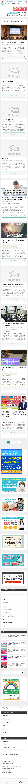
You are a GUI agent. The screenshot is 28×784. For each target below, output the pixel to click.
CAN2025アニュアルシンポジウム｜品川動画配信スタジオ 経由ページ (17, 636)
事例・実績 (5, 715)
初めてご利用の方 (7, 719)
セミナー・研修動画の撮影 (9, 616)
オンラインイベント (16, 203)
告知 (4, 619)
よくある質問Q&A (7, 722)
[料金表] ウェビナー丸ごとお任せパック (12, 284)
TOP (8, 707)
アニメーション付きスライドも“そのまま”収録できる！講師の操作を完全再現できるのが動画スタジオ (17, 650)
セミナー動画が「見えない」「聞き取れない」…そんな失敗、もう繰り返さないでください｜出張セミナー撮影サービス (16, 664)
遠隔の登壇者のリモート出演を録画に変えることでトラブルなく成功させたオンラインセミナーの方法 (14, 414)
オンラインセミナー (7, 247)
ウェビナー (5, 246)
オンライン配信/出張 (7, 81)
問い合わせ (21, 782)
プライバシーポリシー (8, 751)
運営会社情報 (6, 741)
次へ (17, 442)
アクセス (5, 744)
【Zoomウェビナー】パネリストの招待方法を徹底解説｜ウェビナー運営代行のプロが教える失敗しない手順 (17, 643)
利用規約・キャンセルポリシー (10, 747)
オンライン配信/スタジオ (8, 120)
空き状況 (5, 729)
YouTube (4, 203)
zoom (9, 203)
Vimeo (4, 592)
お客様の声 (5, 602)
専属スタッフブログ (16, 247)
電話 (7, 782)
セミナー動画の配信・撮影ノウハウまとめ (13, 42)
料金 (4, 725)
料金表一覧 (5, 158)
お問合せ (5, 732)
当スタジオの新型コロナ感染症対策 (11, 754)
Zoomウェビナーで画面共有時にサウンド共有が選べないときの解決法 (17, 657)
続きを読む (14, 56)
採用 (4, 626)
